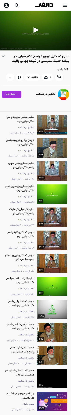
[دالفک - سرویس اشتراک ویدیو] (47, 5)
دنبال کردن (10, 94)
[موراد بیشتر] (10, 77)
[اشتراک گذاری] (19, 77)
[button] (35, 30)
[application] (35, 30)
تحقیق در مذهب (45, 94)
